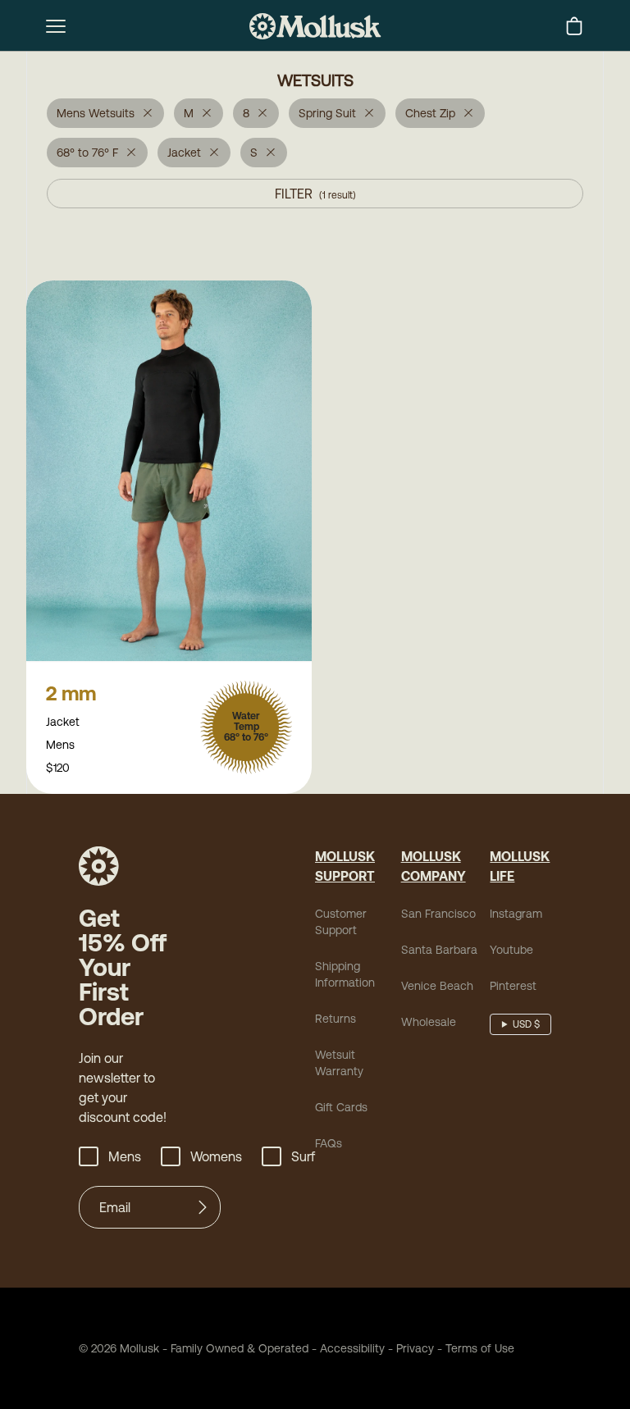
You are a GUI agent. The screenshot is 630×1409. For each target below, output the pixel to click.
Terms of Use (479, 1348)
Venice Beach (437, 985)
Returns (335, 1018)
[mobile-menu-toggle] (56, 26)
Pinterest (513, 985)
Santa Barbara (439, 949)
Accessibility (346, 1348)
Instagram (516, 913)
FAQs (328, 1143)
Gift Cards (341, 1107)
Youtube (511, 949)
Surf (303, 1156)
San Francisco (438, 913)
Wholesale (428, 1021)
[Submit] (202, 1207)
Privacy (415, 1348)
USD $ (526, 1024)
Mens (124, 1156)
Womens (216, 1156)
